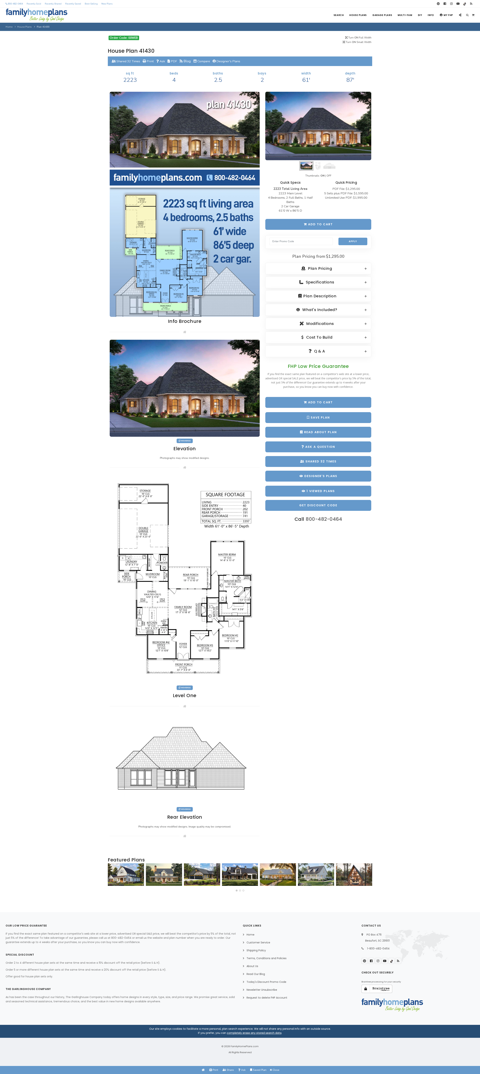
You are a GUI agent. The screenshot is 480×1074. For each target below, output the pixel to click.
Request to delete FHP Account (267, 998)
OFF (329, 175)
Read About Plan (320, 432)
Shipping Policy (256, 950)
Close (275, 1070)
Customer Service (258, 942)
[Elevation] (318, 126)
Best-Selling (91, 3)
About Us (252, 966)
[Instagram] (451, 4)
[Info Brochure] (185, 204)
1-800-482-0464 (378, 948)
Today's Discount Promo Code (266, 982)
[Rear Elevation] (185, 759)
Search (339, 15)
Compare (203, 61)
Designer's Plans (228, 61)
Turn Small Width (358, 42)
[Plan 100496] (316, 874)
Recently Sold (34, 3)
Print (150, 61)
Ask (162, 61)
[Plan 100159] (354, 874)
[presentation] (112, 876)
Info (431, 15)
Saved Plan (259, 1070)
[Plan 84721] (164, 874)
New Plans (107, 3)
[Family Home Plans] (36, 15)
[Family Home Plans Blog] (471, 4)
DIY (420, 15)
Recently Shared (53, 3)
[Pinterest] (438, 4)
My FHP (448, 15)
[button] (236, 890)
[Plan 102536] (240, 874)
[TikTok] (464, 4)
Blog (187, 61)
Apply (353, 241)
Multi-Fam (405, 15)
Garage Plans (382, 15)
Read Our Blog (256, 974)
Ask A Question (319, 447)
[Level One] (185, 579)
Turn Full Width (359, 37)
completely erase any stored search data (254, 1033)
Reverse (186, 440)
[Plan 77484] (278, 874)
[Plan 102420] (202, 874)
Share (230, 1070)
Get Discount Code (318, 505)
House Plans (358, 15)
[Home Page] (203, 1070)
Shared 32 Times (128, 61)
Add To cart (320, 402)
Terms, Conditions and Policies (266, 958)
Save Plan (320, 417)
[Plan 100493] (126, 874)
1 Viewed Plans (320, 491)
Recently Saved (73, 3)
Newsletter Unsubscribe (262, 990)
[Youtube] (458, 4)
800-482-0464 (15, 3)
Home (9, 26)
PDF (173, 61)
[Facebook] (445, 4)
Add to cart (320, 224)
